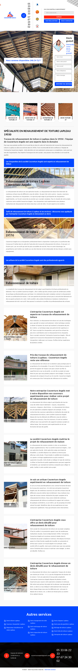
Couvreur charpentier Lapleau (15, 624)
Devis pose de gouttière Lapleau (64, 624)
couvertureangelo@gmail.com (40, 655)
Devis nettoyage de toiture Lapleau (38, 628)
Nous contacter (67, 21)
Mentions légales (50, 669)
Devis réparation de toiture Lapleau (38, 634)
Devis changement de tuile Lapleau (38, 622)
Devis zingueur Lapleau (61, 621)
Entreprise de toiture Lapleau (63, 634)
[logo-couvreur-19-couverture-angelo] (10, 15)
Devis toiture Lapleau (13, 621)
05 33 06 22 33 (29, 9)
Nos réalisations (52, 21)
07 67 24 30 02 (29, 22)
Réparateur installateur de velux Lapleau (14, 629)
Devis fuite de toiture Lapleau (63, 631)
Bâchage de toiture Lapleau (62, 627)
